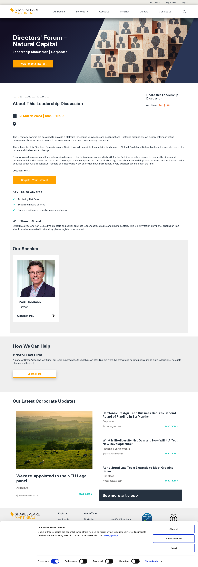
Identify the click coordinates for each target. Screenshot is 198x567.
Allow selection (174, 538)
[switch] (83, 561)
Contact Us (165, 11)
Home (15, 97)
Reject (174, 548)
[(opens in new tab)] (173, 519)
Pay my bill (155, 2)
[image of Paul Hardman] (36, 278)
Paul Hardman (30, 302)
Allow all (173, 529)
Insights (124, 11)
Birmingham (89, 519)
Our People (59, 11)
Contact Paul (26, 316)
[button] (34, 180)
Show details (151, 561)
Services (80, 11)
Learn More (35, 373)
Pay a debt (171, 2)
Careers (144, 11)
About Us (104, 11)
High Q (185, 2)
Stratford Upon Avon (121, 519)
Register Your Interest (33, 63)
